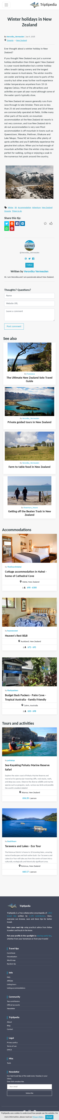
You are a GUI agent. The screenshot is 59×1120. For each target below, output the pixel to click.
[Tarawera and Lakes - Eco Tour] (29, 822)
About (9, 1022)
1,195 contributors (37, 916)
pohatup (11, 761)
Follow (29, 265)
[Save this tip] (45, 223)
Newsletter (11, 1009)
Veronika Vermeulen (36, 271)
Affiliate (10, 981)
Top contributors (13, 1001)
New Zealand (21, 40)
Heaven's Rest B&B (16, 635)
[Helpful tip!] (51, 223)
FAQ (8, 977)
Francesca (31, 374)
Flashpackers (12, 691)
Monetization (12, 957)
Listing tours (11, 984)
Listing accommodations (16, 988)
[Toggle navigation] (6, 5)
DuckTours (11, 841)
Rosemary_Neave (31, 508)
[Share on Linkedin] (22, 223)
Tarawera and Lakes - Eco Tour (23, 846)
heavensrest (12, 631)
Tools (9, 1063)
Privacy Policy (38, 1117)
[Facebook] (33, 258)
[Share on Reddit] (12, 223)
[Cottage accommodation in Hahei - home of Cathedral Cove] (29, 548)
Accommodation (24, 208)
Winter (10, 208)
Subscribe (29, 1093)
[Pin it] (12, 228)
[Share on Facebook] (17, 223)
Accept (49, 1117)
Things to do (17, 211)
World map (11, 960)
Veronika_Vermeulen (15, 37)
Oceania (10, 40)
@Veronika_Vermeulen (29, 253)
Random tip (11, 964)
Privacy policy (12, 1043)
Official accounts (13, 1005)
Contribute (11, 953)
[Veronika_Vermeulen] (29, 245)
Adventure (36, 208)
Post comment (14, 326)
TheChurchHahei (14, 567)
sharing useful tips (44, 936)
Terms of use (11, 1046)
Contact (10, 1029)
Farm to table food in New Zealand (29, 467)
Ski (16, 208)
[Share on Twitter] (6, 223)
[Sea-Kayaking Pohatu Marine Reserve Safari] (29, 741)
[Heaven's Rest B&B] (29, 612)
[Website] (26, 258)
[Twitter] (29, 258)
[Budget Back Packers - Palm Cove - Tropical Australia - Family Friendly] (29, 671)
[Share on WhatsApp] (6, 228)
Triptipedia (48, 5)
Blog (8, 1026)
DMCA (9, 1050)
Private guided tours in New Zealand (29, 422)
